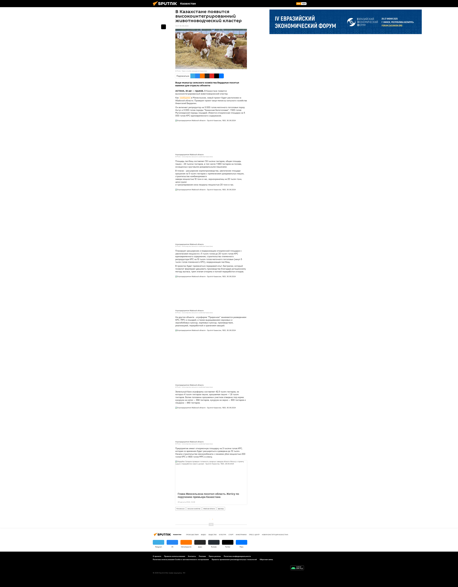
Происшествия (192, 535)
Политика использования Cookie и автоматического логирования (181, 559)
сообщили (185, 97)
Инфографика (241, 535)
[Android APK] (297, 568)
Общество (212, 535)
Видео (203, 535)
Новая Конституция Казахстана (275, 535)
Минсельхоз (180, 509)
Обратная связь (266, 559)
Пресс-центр (254, 535)
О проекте (157, 556)
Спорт (231, 535)
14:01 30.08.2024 (181, 26)
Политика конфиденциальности (237, 556)
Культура (222, 535)
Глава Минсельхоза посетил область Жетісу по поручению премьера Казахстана (208, 495)
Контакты (192, 556)
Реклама (202, 556)
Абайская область (209, 509)
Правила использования (174, 556)
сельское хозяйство (193, 509)
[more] (243, 501)
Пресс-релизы (215, 556)
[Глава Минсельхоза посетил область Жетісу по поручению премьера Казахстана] (211, 475)
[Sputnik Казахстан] (165, 6)
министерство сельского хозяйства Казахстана (197, 157)
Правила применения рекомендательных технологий (234, 559)
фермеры (221, 509)
